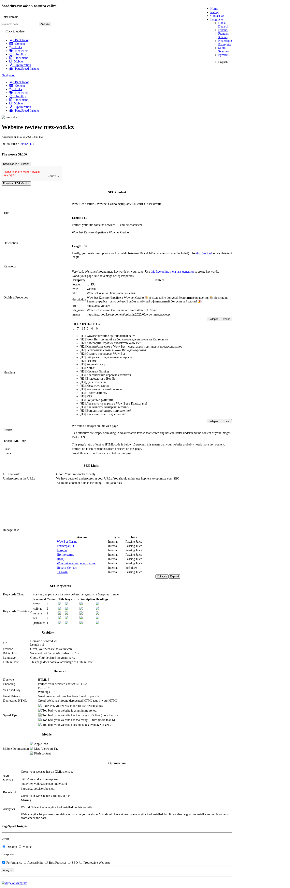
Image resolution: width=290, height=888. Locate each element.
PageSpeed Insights (26, 68)
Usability (19, 54)
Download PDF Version (16, 163)
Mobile (17, 61)
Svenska (223, 51)
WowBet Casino (67, 541)
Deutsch (223, 26)
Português (224, 44)
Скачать (62, 572)
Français (223, 33)
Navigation (8, 75)
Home (214, 8)
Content (19, 43)
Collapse (213, 318)
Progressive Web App (96, 862)
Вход (60, 559)
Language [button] (216, 19)
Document (20, 58)
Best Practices (57, 862)
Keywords (20, 50)
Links (17, 47)
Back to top (21, 40)
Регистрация (65, 546)
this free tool (204, 253)
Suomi (222, 47)
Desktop (12, 846)
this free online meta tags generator (172, 271)
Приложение (65, 554)
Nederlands (225, 40)
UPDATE (26, 143)
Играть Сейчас (67, 567)
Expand (226, 318)
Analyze (45, 24)
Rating (214, 12)
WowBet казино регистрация (76, 563)
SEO (75, 862)
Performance (14, 862)
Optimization (21, 65)
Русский (223, 55)
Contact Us (217, 15)
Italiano (222, 37)
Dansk (222, 23)
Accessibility (35, 862)
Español (223, 30)
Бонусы (62, 550)
